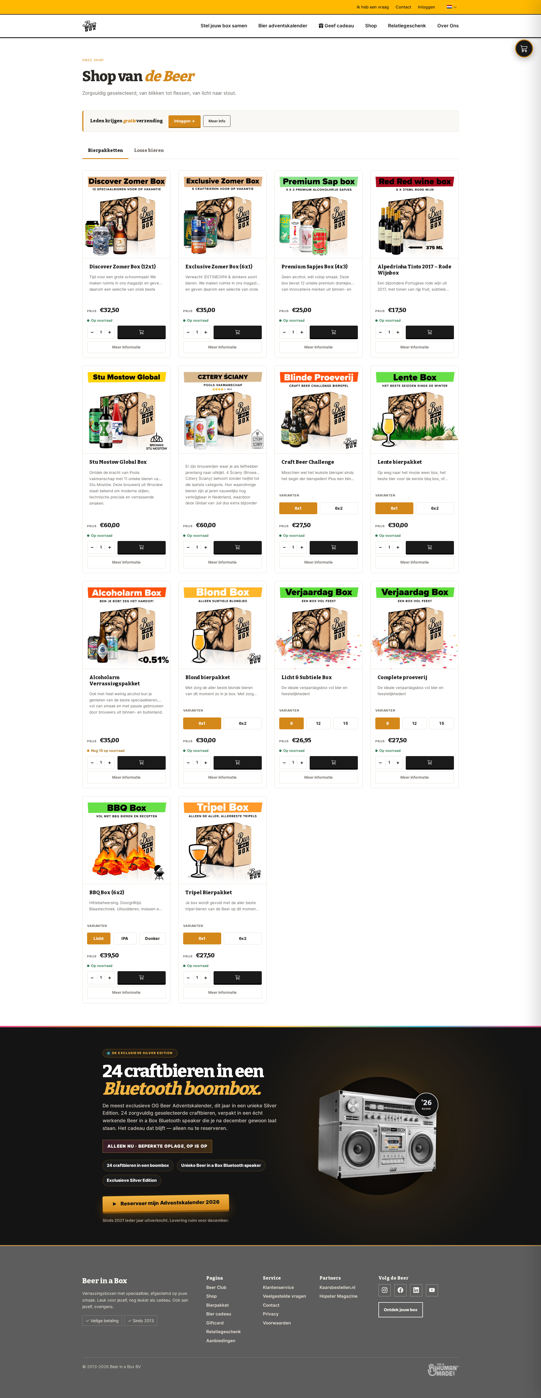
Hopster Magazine (339, 1296)
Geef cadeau (338, 25)
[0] (524, 48)
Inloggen (426, 7)
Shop (371, 25)
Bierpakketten (105, 150)
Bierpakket (217, 1305)
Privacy (271, 1314)
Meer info (217, 121)
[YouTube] (432, 1290)
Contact (403, 7)
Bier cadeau (218, 1314)
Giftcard (215, 1323)
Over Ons (448, 25)
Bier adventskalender (282, 25)
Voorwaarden (277, 1323)
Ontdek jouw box (400, 1309)
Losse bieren (149, 150)
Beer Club (216, 1287)
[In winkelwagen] (141, 332)
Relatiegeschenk (407, 25)
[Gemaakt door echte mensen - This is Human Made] (443, 1369)
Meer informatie (126, 347)
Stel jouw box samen (224, 25)
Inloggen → (184, 121)
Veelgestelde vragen (284, 1296)
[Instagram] (384, 1290)
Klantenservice (278, 1287)
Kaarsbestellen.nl (337, 1287)
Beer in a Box (89, 26)
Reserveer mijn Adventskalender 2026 (169, 1203)
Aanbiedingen (220, 1340)
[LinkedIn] (416, 1290)
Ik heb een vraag (373, 7)
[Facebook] (400, 1290)
